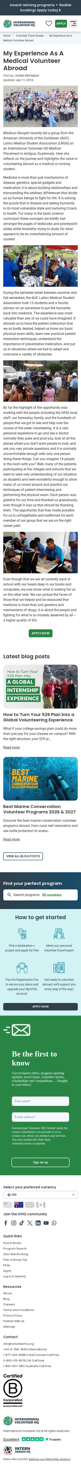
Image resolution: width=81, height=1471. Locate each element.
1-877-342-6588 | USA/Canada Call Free (31, 1355)
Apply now (40, 633)
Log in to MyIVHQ (14, 1276)
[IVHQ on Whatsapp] (54, 1222)
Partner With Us (13, 1321)
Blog (6, 1299)
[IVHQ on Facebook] (5, 1222)
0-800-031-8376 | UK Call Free (23, 1360)
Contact (10, 1337)
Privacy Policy (12, 1315)
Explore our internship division (49, 1459)
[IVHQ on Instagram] (13, 1222)
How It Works (12, 1243)
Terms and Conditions (18, 1310)
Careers (9, 1304)
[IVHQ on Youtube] (46, 1222)
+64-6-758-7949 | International (25, 1349)
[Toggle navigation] (73, 23)
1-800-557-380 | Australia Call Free (27, 1366)
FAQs (6, 1265)
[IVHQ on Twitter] (30, 1222)
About (7, 1293)
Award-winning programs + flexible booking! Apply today (40, 8)
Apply (61, 23)
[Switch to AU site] (19, 1204)
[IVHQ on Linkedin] (38, 1222)
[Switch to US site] (8, 1204)
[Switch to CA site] (41, 1204)
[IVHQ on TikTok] (21, 1222)
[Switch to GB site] (30, 1204)
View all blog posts (23, 856)
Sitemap (9, 1327)
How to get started (40, 917)
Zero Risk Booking (15, 1254)
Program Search (15, 1249)
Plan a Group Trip (15, 1260)
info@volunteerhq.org (18, 1344)
